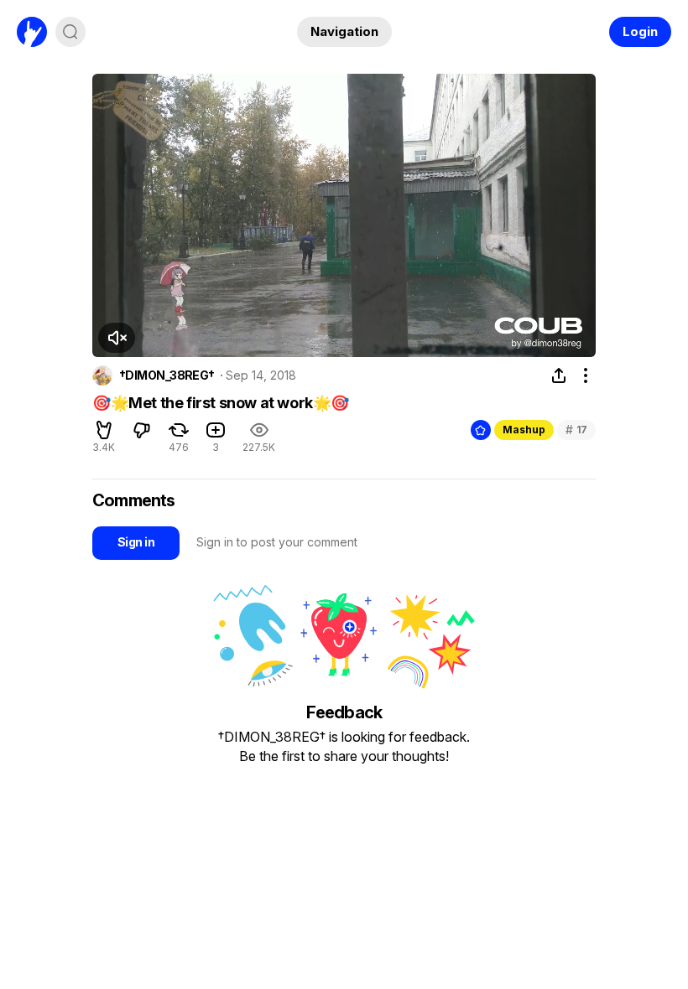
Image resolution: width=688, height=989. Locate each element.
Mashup (524, 429)
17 (576, 429)
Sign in (135, 542)
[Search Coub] (70, 32)
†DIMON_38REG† (167, 375)
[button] (116, 338)
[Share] (559, 375)
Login (640, 31)
